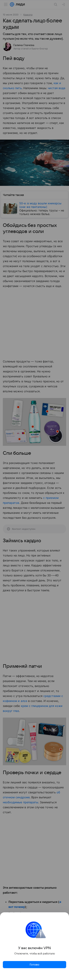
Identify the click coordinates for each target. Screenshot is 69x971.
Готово (34, 964)
